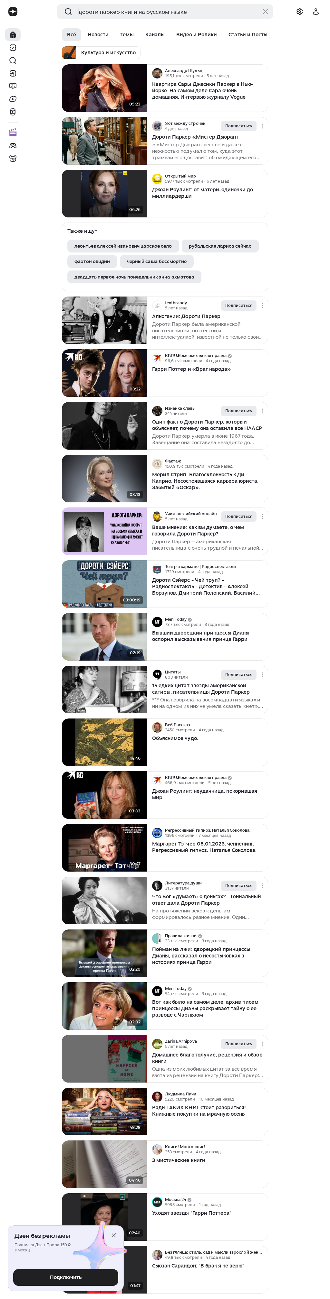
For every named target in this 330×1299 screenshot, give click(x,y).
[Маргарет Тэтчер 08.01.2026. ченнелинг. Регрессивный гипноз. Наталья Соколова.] (104, 848)
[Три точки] (262, 73)
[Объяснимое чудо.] (104, 742)
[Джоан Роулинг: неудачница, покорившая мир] (104, 795)
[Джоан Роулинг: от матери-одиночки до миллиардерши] (104, 194)
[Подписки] (13, 47)
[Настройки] (300, 12)
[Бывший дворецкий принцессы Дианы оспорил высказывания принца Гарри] (104, 637)
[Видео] (13, 99)
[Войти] (315, 11)
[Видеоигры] (13, 145)
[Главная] (13, 34)
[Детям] (13, 158)
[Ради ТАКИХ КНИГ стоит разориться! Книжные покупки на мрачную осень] (104, 1112)
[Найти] (13, 60)
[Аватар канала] (157, 73)
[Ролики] (13, 111)
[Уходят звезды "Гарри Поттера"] (104, 1217)
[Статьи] (13, 86)
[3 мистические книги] (104, 1164)
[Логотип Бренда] (12, 11)
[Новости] (13, 73)
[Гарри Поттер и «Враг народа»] (104, 373)
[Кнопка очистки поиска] (265, 11)
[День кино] (13, 132)
